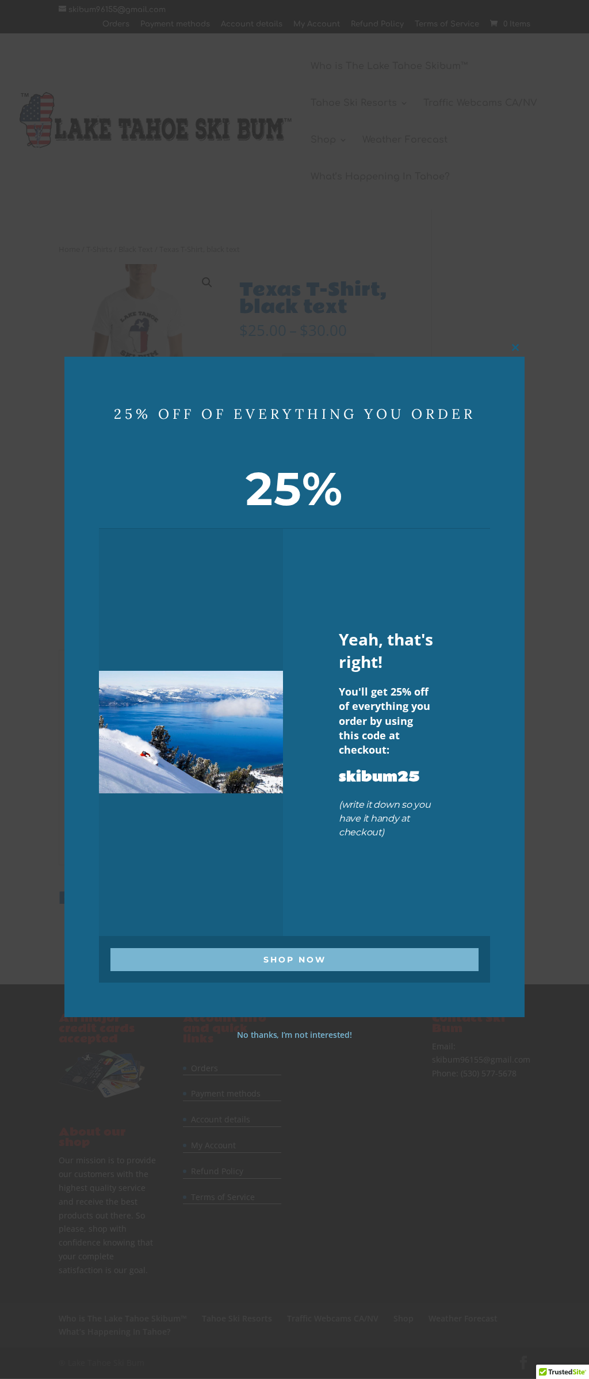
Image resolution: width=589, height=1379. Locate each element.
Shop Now (294, 959)
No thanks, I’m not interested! (294, 1034)
